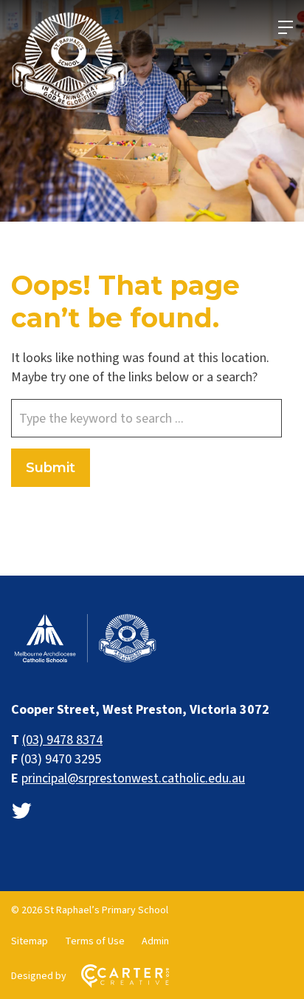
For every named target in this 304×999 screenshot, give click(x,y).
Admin (155, 941)
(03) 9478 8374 (62, 740)
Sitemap (29, 941)
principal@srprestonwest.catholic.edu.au (133, 778)
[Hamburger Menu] (285, 27)
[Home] (85, 661)
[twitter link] (21, 812)
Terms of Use (95, 941)
